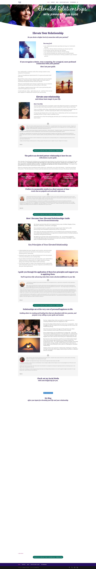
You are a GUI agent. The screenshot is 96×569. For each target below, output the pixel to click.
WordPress (37, 567)
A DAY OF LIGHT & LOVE (64, 2)
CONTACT (53, 2)
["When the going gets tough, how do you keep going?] (70, 387)
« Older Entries (20, 553)
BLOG (57, 2)
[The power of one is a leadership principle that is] (25, 387)
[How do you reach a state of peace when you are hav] (55, 387)
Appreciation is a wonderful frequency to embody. (31, 444)
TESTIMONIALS (73, 2)
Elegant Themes (26, 567)
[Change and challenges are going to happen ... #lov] (40, 387)
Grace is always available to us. (26, 493)
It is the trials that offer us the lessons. (28, 543)
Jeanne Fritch (22, 445)
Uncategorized (33, 445)
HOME (48, 2)
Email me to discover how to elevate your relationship (48, 150)
